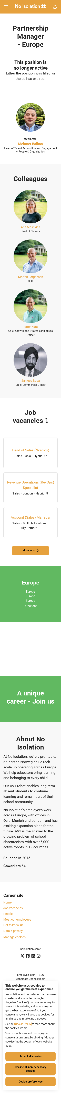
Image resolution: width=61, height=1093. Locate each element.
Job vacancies (13, 908)
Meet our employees (17, 919)
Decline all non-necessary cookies (30, 1068)
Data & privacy (13, 931)
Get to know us (13, 925)
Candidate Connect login (30, 979)
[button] (55, 6)
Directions (30, 606)
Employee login (26, 974)
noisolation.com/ (30, 949)
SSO (41, 974)
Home (7, 902)
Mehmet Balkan (30, 144)
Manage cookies (14, 937)
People (8, 914)
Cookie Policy (23, 1024)
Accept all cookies (30, 1056)
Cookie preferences (31, 1081)
